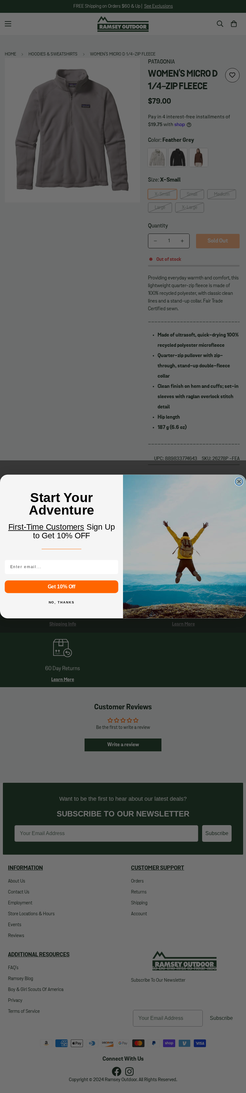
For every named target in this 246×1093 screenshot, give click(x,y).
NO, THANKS (62, 602)
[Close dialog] (239, 481)
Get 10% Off (62, 586)
